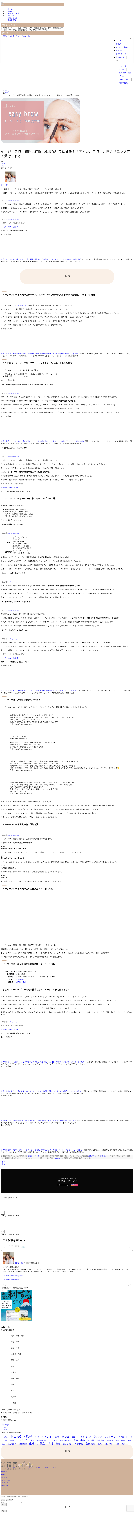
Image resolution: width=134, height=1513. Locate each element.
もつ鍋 (37, 1437)
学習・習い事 (87, 1440)
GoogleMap (20, 979)
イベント (47, 1436)
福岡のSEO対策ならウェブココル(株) (16, 36)
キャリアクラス (30, 1468)
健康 (75, 1440)
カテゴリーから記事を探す (11, 1413)
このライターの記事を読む (13, 1276)
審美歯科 (109, 1440)
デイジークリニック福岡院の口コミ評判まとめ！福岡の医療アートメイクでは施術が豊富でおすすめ (38, 1120)
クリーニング (86, 1437)
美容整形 (78, 1443)
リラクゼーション (42, 1440)
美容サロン (67, 1444)
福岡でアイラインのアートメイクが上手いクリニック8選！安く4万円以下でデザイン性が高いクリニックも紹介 (43, 1062)
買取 (116, 1443)
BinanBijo (55, 1467)
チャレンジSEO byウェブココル (15, 1468)
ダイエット (123, 1437)
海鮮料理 (23, 1444)
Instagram (58, 1158)
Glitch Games (39, 1467)
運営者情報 (12, 20)
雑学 (124, 1444)
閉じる (4, 1504)
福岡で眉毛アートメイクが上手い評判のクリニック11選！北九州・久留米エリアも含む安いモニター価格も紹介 (43, 441)
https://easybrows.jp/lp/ (13, 200)
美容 (3, 163)
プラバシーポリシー (6, 1480)
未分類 (129, 1440)
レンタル (53, 1440)
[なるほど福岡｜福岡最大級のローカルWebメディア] (27, 57)
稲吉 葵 (19, 1263)
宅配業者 (100, 1440)
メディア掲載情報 (9, 1440)
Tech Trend (47, 1467)
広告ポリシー (105, 1156)
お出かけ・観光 (21, 1436)
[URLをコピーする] (3, 1213)
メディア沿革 (4, 1482)
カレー (75, 1437)
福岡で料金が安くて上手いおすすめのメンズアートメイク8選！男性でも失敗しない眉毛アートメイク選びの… (42, 1091)
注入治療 (12, 1444)
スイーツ (110, 1436)
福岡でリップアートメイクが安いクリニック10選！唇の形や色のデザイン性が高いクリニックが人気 (38, 690)
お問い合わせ (4, 1477)
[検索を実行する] (21, 1502)
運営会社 (3, 1474)
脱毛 (100, 1444)
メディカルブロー (21, 305)
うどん (5, 1437)
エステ (57, 1437)
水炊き (3, 1444)
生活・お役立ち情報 (41, 1443)
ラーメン (30, 1440)
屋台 (117, 1440)
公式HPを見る (21, 982)
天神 (3, 166)
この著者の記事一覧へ (11, 1279)
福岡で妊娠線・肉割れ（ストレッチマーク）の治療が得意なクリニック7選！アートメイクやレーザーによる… (42, 1150)
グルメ (98, 1436)
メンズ (20, 1440)
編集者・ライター (34, 1156)
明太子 (123, 1440)
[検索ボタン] (117, 60)
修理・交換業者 (65, 1440)
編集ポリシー (93, 1156)
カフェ (65, 1436)
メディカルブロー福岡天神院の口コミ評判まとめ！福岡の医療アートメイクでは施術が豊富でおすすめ (39, 353)
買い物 (108, 1443)
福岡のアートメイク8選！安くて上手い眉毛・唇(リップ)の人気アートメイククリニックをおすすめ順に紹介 (41, 259)
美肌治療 (90, 1443)
